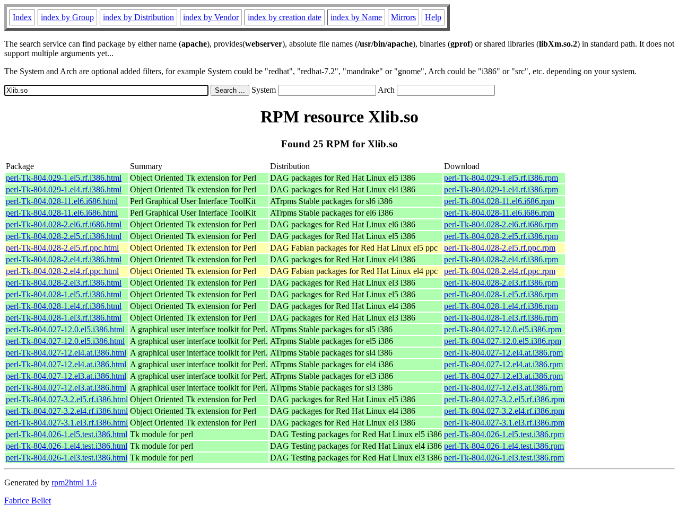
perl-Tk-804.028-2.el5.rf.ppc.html (62, 247)
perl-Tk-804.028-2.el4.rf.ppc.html (62, 271)
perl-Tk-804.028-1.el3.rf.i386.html (63, 317)
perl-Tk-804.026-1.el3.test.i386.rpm (504, 457)
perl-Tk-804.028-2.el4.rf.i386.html (63, 259)
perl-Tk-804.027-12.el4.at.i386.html (66, 352)
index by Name (356, 17)
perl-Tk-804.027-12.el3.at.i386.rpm (503, 375)
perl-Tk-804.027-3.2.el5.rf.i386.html (67, 399)
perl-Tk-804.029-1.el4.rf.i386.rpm (501, 189)
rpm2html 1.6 (74, 482)
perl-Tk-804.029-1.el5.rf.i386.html (63, 177)
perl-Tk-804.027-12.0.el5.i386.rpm (502, 329)
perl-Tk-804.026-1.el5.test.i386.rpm (504, 434)
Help (433, 17)
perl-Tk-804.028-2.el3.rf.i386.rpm (501, 282)
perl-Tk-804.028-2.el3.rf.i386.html (63, 282)
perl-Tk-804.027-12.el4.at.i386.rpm (503, 352)
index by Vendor (211, 17)
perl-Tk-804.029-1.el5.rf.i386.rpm (501, 177)
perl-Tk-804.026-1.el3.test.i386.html (66, 457)
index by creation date (284, 17)
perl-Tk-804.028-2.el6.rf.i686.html (63, 224)
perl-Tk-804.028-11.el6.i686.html (62, 201)
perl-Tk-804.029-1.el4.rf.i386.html (63, 189)
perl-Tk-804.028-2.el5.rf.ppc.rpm (499, 247)
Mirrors (403, 17)
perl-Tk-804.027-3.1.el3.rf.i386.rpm (504, 422)
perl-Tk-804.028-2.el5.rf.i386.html (63, 236)
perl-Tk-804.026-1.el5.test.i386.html (66, 434)
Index (22, 17)
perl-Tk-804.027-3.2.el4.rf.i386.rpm (504, 410)
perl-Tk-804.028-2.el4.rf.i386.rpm (501, 259)
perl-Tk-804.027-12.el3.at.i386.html (66, 375)
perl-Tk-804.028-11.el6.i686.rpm (499, 201)
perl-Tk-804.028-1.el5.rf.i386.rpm (501, 294)
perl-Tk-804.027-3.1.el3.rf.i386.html (67, 422)
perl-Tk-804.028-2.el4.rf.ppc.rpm (499, 271)
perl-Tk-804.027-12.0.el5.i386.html (65, 329)
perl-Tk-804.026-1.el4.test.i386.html (66, 445)
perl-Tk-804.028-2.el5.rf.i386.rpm (501, 236)
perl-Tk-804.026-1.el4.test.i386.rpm (504, 445)
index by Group (67, 17)
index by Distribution (138, 17)
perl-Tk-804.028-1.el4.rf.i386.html (63, 306)
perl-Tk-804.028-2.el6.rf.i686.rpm (501, 224)
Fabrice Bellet (27, 500)
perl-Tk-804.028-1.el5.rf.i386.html (63, 294)
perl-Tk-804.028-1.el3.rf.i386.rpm (501, 317)
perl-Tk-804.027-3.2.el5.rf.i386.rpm (504, 399)
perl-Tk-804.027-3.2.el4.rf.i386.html (67, 410)
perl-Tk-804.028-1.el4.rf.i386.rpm (501, 306)
